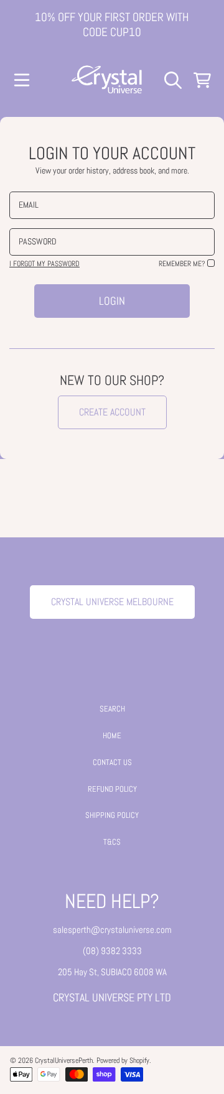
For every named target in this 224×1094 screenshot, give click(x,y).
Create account (112, 412)
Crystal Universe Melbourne (112, 601)
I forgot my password (44, 264)
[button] (21, 80)
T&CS (112, 842)
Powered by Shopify (122, 1060)
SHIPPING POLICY (112, 815)
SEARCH (112, 708)
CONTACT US (112, 762)
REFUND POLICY (112, 789)
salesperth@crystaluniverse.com (112, 929)
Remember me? (182, 264)
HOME (112, 735)
